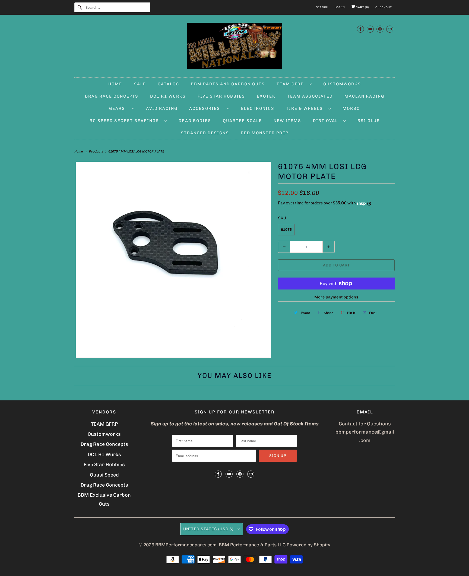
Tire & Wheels (306, 108)
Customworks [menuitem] (342, 84)
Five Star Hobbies (104, 465)
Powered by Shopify (308, 544)
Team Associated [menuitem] (310, 96)
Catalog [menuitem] (168, 84)
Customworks (104, 434)
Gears (119, 108)
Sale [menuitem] (140, 84)
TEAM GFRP (104, 424)
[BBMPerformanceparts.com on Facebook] (360, 29)
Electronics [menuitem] (257, 108)
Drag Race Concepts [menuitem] (111, 96)
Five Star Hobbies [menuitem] (221, 96)
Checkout (383, 7)
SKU (282, 218)
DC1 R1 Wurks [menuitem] (168, 96)
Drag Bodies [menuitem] (195, 120)
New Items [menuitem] (287, 120)
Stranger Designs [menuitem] (205, 132)
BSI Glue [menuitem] (368, 120)
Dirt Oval (327, 120)
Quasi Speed (104, 475)
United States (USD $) (208, 529)
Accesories (206, 108)
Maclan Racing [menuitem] (364, 96)
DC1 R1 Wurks (104, 454)
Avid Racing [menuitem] (162, 108)
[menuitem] (294, 84)
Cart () (362, 7)
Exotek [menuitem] (266, 96)
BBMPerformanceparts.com (186, 544)
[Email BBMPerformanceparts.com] (389, 29)
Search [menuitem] (322, 7)
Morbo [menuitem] (351, 108)
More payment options (336, 297)
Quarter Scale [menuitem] (242, 120)
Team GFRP (291, 84)
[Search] (79, 7)
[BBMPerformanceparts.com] (234, 47)
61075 (286, 230)
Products (96, 151)
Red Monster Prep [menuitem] (265, 132)
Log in (340, 7)
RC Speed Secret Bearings (126, 120)
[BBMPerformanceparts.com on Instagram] (380, 29)
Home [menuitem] (115, 84)
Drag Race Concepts (104, 444)
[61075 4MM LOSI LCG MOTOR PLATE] (173, 260)
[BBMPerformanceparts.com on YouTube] (370, 29)
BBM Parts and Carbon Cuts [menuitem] (228, 84)
